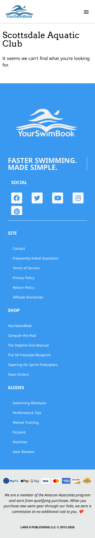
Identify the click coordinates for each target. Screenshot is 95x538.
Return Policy (23, 287)
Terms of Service (26, 268)
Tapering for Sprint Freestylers (33, 364)
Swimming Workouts (29, 403)
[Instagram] (78, 197)
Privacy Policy (23, 277)
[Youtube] (57, 197)
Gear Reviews (24, 451)
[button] (86, 12)
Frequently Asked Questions (35, 258)
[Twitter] (37, 197)
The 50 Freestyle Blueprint (29, 355)
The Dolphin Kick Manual (28, 345)
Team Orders (18, 374)
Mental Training (26, 422)
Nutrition (20, 442)
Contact (19, 248)
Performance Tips (27, 412)
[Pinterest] (16, 211)
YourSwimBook (20, 325)
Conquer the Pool (22, 335)
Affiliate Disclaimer (28, 297)
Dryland (19, 432)
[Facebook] (16, 197)
